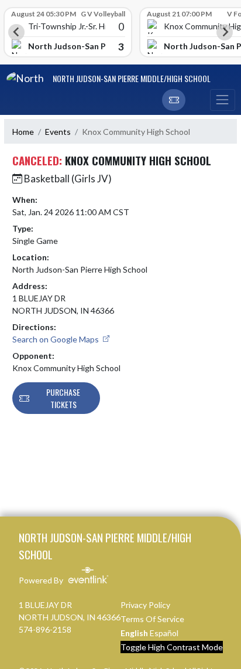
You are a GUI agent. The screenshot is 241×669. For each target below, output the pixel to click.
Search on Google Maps (56, 339)
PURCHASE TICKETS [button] (63, 398)
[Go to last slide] (16, 32)
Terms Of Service (152, 619)
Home (23, 132)
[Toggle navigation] (222, 100)
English (134, 633)
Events (58, 132)
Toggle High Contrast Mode (171, 647)
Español (164, 633)
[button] (173, 100)
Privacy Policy (145, 605)
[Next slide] (224, 32)
